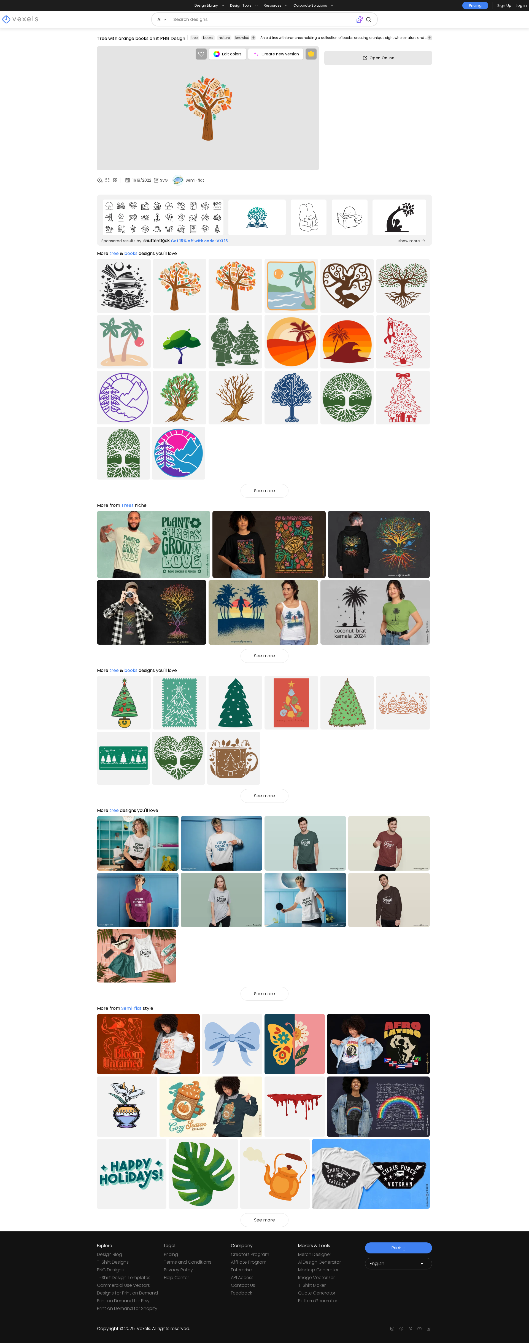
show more (409, 241)
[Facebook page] (401, 1328)
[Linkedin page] (428, 1328)
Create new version (280, 54)
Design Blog (109, 1254)
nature (224, 37)
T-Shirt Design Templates (123, 1277)
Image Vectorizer (316, 1277)
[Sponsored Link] (163, 217)
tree (194, 37)
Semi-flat (131, 1008)
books (208, 37)
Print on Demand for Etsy (123, 1301)
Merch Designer (314, 1254)
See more (264, 491)
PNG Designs (110, 1270)
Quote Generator (316, 1293)
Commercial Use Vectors (123, 1285)
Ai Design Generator (319, 1262)
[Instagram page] (392, 1328)
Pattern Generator (317, 1301)
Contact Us (243, 1285)
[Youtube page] (419, 1328)
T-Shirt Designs (113, 1262)
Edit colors (232, 54)
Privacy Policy (178, 1270)
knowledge (244, 37)
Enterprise (241, 1270)
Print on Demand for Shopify (127, 1308)
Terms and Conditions (187, 1262)
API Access (242, 1277)
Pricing (171, 1254)
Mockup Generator (318, 1270)
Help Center (176, 1277)
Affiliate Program (248, 1262)
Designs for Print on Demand (127, 1293)
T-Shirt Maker (312, 1285)
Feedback (241, 1293)
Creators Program (250, 1254)
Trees (127, 505)
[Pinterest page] (410, 1328)
